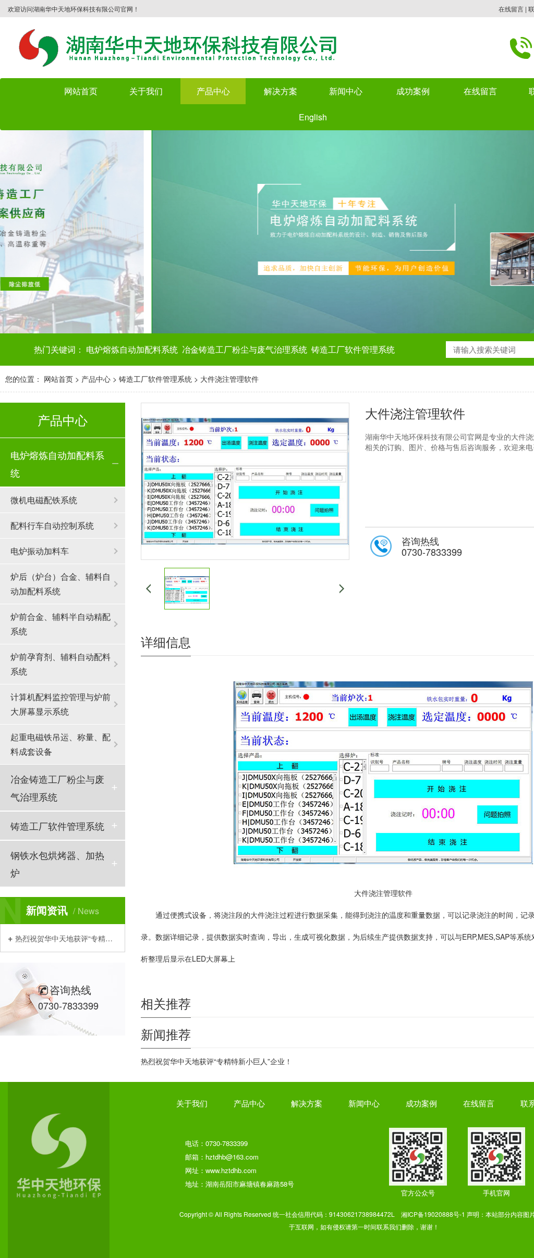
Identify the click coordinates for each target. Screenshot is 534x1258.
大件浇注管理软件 (229, 378)
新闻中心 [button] (345, 91)
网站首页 (81, 91)
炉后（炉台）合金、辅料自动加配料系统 (60, 583)
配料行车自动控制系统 (52, 525)
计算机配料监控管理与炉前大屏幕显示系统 (60, 704)
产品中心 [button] (213, 91)
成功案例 (421, 1103)
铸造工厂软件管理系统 (353, 349)
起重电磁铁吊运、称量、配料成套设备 (60, 744)
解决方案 (280, 91)
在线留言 (511, 8)
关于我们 (192, 1103)
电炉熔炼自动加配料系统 (132, 349)
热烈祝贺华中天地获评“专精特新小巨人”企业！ (66, 938)
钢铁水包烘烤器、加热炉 (57, 863)
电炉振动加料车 (39, 551)
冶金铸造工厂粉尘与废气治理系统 (244, 349)
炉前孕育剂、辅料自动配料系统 (60, 664)
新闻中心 (364, 1103)
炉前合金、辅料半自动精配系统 (60, 624)
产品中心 (96, 378)
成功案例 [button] (413, 91)
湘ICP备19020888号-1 (433, 1214)
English (313, 117)
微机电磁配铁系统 (43, 500)
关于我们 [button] (146, 91)
